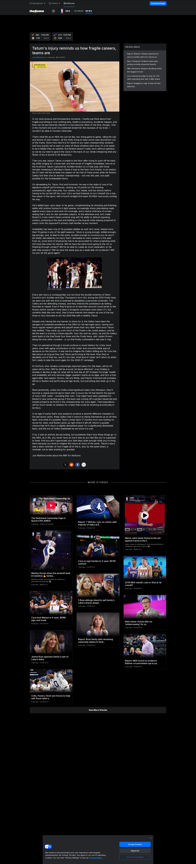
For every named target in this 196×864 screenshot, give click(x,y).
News (88, 11)
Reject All (135, 851)
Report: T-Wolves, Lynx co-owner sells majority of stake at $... (97, 523)
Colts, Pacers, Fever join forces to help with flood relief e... (50, 697)
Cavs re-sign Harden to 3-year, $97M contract (96, 562)
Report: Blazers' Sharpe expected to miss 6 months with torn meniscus (143, 55)
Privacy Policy (95, 858)
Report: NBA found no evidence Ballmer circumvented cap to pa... (142, 662)
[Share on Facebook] (77, 465)
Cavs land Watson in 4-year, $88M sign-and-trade (48, 619)
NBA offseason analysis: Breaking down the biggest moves (144, 70)
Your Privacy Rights (135, 857)
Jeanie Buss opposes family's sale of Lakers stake (49, 658)
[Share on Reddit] (71, 465)
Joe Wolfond (38, 57)
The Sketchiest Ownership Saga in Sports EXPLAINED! (48, 519)
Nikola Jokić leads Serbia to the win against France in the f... (143, 539)
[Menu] (53, 11)
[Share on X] (65, 465)
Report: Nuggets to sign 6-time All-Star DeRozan (144, 85)
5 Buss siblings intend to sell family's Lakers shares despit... (96, 601)
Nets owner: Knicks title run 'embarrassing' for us (138, 623)
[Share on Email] (84, 465)
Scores (79, 11)
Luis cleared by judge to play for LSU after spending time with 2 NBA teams (143, 77)
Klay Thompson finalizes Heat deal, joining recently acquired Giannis (142, 62)
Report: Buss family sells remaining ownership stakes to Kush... (95, 640)
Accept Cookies (135, 844)
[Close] (150, 838)
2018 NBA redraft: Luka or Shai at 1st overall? (143, 583)
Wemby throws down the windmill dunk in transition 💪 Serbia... (50, 574)
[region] (98, 849)
